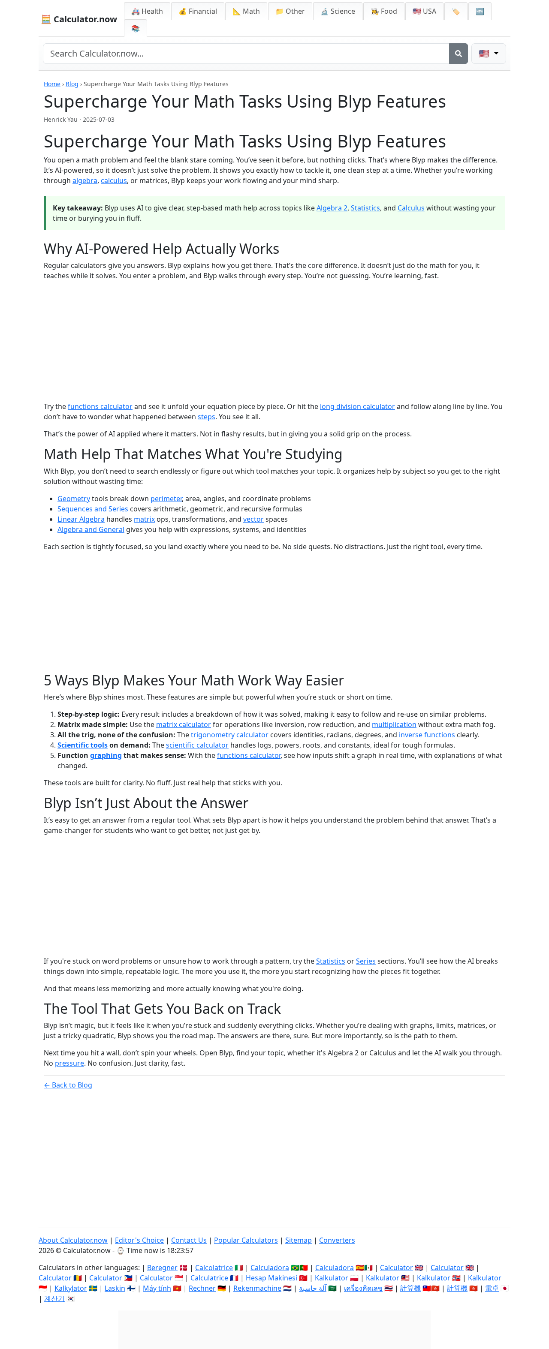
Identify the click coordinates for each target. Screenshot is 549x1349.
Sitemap (298, 1240)
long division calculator (357, 406)
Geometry (73, 498)
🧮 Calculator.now (79, 19)
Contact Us (189, 1240)
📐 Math (246, 11)
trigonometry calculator (229, 734)
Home (52, 84)
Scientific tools (82, 745)
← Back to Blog (68, 1085)
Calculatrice (209, 1278)
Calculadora (269, 1267)
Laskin (115, 1288)
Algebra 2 (332, 208)
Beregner (162, 1267)
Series (366, 961)
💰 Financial (197, 11)
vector (253, 519)
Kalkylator (70, 1288)
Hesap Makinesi (271, 1278)
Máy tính (157, 1288)
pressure (69, 1063)
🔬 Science (337, 11)
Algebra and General (90, 529)
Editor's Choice (139, 1240)
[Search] (458, 53)
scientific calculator (197, 745)
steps (206, 416)
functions (439, 734)
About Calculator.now (73, 1240)
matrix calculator (183, 724)
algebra (84, 180)
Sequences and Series (92, 509)
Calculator (396, 1267)
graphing (106, 755)
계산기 (54, 1298)
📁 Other (290, 11)
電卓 (492, 1288)
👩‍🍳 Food (384, 11)
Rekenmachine (257, 1288)
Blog (72, 84)
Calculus (411, 208)
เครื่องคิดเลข (363, 1288)
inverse (410, 734)
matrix (144, 519)
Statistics (365, 208)
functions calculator (100, 406)
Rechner (202, 1288)
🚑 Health (147, 11)
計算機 (410, 1288)
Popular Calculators (246, 1240)
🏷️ (456, 11)
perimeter (166, 498)
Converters (337, 1240)
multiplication (394, 724)
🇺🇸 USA (424, 11)
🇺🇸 (485, 53)
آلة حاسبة (312, 1288)
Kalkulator (331, 1278)
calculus (114, 180)
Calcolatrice (214, 1267)
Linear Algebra (81, 519)
